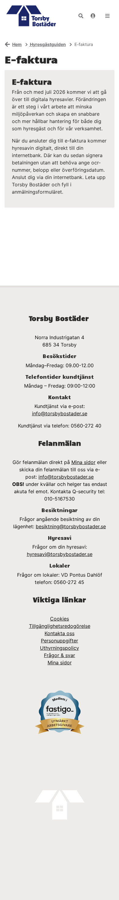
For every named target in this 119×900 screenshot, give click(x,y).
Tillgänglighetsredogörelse (59, 626)
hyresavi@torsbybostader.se (59, 554)
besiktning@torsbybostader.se (71, 526)
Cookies (59, 619)
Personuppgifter (59, 641)
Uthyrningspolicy (59, 648)
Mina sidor (83, 462)
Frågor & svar (59, 655)
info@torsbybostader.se (59, 413)
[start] (30, 15)
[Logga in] (93, 16)
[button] (81, 16)
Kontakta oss (59, 633)
